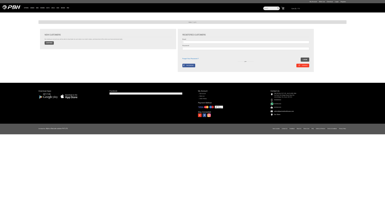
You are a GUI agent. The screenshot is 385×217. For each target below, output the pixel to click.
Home (190, 22)
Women (42, 7)
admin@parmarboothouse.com (284, 111)
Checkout (330, 1)
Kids (58, 7)
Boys (48, 7)
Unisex (32, 7)
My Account (313, 1)
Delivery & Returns (320, 128)
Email (184, 39)
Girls (53, 7)
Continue (49, 43)
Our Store (277, 114)
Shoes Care (306, 128)
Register (343, 1)
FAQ (313, 128)
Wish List (322, 1)
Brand (63, 7)
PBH (68, 7)
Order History (203, 98)
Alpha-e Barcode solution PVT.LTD (57, 128)
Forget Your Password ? (190, 58)
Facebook (190, 65)
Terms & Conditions (332, 128)
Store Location (276, 128)
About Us (299, 128)
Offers (26, 7)
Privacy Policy (342, 128)
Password (185, 45)
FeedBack (292, 128)
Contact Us (284, 128)
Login (336, 1)
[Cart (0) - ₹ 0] (282, 8)
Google (305, 65)
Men (37, 7)
